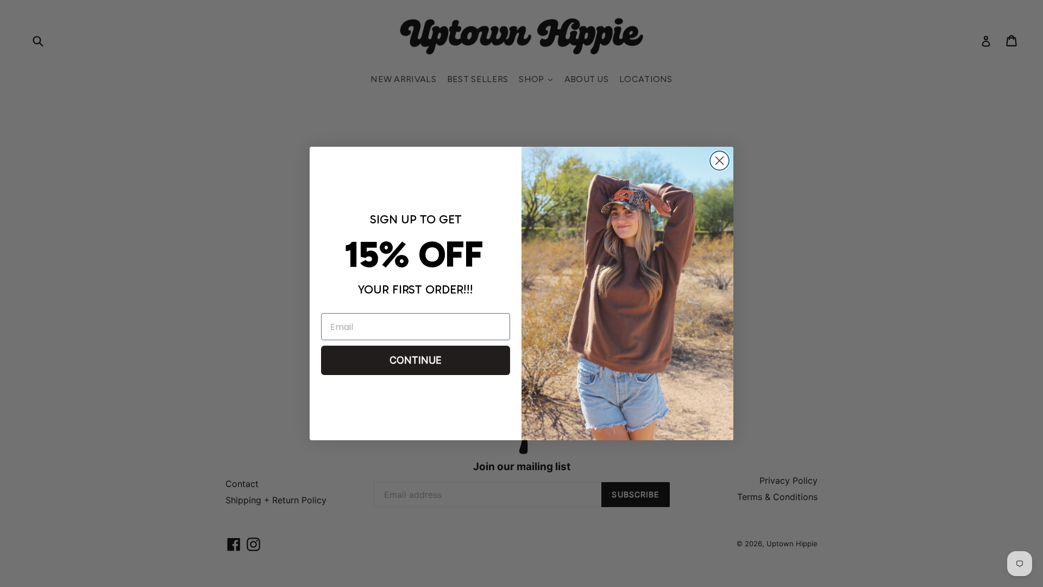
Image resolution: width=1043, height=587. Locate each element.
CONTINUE (415, 360)
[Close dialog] (719, 160)
